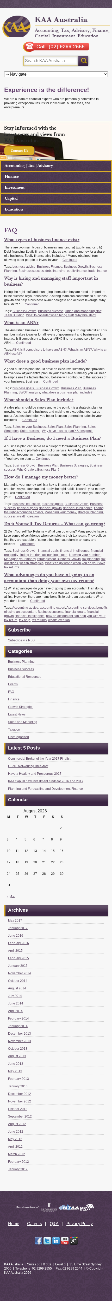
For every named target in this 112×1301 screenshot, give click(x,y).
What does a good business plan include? (45, 361)
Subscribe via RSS (21, 640)
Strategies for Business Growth (59, 559)
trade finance (97, 271)
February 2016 (18, 943)
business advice (24, 266)
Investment (14, 187)
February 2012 (18, 1162)
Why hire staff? (85, 315)
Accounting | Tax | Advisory (29, 165)
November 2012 (19, 1101)
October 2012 (17, 1109)
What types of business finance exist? (41, 239)
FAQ (11, 692)
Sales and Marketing (22, 722)
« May (11, 896)
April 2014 (15, 1011)
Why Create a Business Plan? (38, 469)
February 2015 (18, 958)
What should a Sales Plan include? (38, 400)
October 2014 (17, 981)
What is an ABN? (21, 322)
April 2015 (15, 950)
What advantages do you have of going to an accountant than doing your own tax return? (49, 577)
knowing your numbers (85, 555)
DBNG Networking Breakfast (28, 766)
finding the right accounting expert (43, 555)
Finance (12, 176)
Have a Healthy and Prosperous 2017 (34, 774)
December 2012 (19, 1094)
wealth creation (28, 516)
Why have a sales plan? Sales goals (67, 431)
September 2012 (20, 1116)
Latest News (17, 714)
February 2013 (18, 1079)
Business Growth (76, 266)
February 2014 (18, 1018)
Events (13, 684)
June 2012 (15, 1131)
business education (26, 504)
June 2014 (15, 1003)
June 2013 (15, 1064)
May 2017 (15, 920)
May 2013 (15, 1071)
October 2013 (17, 1048)
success (10, 516)
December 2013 (19, 1033)
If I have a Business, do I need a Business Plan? (52, 438)
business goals (23, 388)
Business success (31, 271)
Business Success (21, 669)
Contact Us (19, 151)
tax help (24, 620)
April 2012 (15, 1146)
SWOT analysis (29, 392)
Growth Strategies (20, 707)
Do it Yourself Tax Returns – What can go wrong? (54, 524)
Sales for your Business (29, 427)
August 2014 (17, 988)
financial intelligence (77, 508)
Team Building (14, 315)
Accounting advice (25, 607)
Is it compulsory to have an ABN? (43, 349)
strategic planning (90, 512)
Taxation (14, 729)
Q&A (54, 1223)
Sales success (30, 431)
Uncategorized (18, 737)
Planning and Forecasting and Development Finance (45, 789)
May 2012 (15, 1139)
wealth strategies (31, 563)
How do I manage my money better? (41, 477)
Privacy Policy (79, 1223)
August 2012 (17, 1124)
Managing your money (60, 512)
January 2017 (18, 928)
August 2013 (17, 1056)
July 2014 (15, 996)
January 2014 (18, 1026)
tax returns (39, 620)
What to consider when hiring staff (50, 315)
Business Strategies (74, 465)
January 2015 (18, 966)
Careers (34, 1223)
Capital (11, 198)
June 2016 (15, 935)
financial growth (50, 508)
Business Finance (49, 266)
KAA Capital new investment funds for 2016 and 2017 (45, 781)
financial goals (27, 508)
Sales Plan (55, 427)
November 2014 (19, 973)
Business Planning (21, 661)
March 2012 (16, 1154)
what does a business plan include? (67, 392)
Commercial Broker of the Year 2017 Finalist (39, 758)
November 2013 (19, 1041)
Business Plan (71, 388)
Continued (70, 260)
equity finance (77, 271)
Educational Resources (24, 677)
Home (13, 1223)
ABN (15, 349)
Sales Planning (75, 427)
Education (14, 209)
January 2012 (18, 1169)
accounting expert (52, 607)
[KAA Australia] (56, 26)
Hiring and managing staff (83, 311)
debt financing (55, 271)
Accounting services (80, 607)
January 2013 (18, 1086)
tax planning (91, 559)
